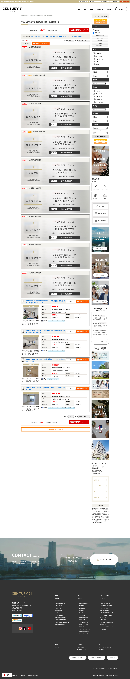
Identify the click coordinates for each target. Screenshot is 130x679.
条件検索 (101, 206)
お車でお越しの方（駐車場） (105, 647)
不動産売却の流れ (83, 627)
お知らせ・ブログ (82, 649)
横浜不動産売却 (82, 603)
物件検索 (84, 1)
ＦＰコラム (103, 617)
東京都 (97, 30)
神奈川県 (97, 33)
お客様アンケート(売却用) (96, 657)
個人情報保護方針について (34, 675)
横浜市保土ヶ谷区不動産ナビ (62, 622)
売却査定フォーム (83, 605)
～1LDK (97, 91)
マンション (95, 198)
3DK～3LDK (98, 96)
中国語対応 (103, 629)
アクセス (96, 492)
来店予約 (105, 1)
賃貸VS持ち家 (104, 624)
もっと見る (100, 342)
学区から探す (102, 213)
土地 (96, 61)
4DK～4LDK (98, 99)
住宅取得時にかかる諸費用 (107, 622)
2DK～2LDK (98, 94)
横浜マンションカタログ (106, 605)
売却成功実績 (82, 608)
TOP (79, 9)
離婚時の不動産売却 (83, 617)
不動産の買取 (82, 615)
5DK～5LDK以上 (100, 102)
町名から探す (102, 220)
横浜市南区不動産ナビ (61, 617)
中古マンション (62, 36)
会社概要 (96, 480)
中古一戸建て (99, 56)
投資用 (97, 64)
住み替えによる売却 (83, 624)
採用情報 (96, 498)
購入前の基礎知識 (105, 610)
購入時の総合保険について (107, 612)
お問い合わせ (105, 559)
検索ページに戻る (100, 22)
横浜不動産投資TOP (60, 624)
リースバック (82, 612)
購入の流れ (103, 620)
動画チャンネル (104, 603)
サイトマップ (15, 675)
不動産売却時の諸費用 (84, 631)
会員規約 (23, 675)
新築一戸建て (99, 53)
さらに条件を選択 (101, 136)
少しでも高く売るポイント (84, 634)
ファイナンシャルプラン (106, 615)
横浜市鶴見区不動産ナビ (61, 620)
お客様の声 (101, 649)
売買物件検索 (59, 605)
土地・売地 (70, 36)
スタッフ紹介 (97, 486)
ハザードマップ (104, 608)
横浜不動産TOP (59, 603)
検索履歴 (115, 1)
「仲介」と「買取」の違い (84, 629)
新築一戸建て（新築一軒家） (38, 36)
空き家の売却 (82, 620)
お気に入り (95, 1)
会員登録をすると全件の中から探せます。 (44, 30)
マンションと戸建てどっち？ (107, 627)
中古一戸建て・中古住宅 (52, 36)
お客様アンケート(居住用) (77, 657)
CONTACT (121, 9)
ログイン (124, 1)
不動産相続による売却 (84, 622)
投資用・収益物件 (78, 36)
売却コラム (81, 610)
